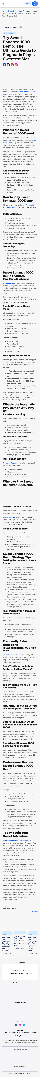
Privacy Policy (16, 1032)
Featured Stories (19, 931)
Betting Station (20, 1036)
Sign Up (35, 3)
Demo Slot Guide (14, 11)
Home (4, 11)
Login (27, 3)
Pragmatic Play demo (10, 463)
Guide (4, 934)
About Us (7, 1032)
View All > (34, 911)
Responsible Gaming (29, 1032)
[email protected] (20, 1069)
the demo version (13, 655)
